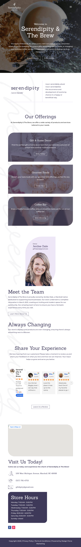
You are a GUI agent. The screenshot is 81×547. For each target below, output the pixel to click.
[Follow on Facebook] (9, 527)
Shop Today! (40, 154)
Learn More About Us (18, 314)
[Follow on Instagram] (13, 527)
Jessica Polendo (36, 374)
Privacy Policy (27, 541)
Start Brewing (40, 218)
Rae (66, 374)
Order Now (40, 186)
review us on (22, 395)
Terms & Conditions (42, 541)
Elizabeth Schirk (51, 374)
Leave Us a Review (40, 407)
